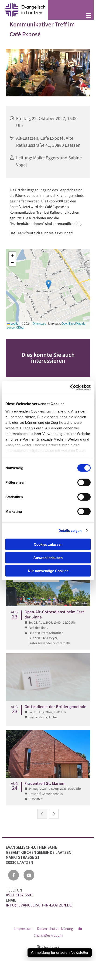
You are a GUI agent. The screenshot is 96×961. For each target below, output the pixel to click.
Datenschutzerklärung (55, 928)
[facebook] (13, 875)
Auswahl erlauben (48, 557)
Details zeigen (70, 530)
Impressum (23, 928)
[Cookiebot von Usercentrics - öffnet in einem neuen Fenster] (70, 387)
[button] (71, 16)
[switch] (84, 482)
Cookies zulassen (48, 544)
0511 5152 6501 (20, 895)
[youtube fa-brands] (28, 875)
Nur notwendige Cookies (48, 571)
